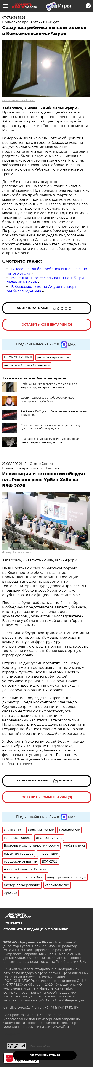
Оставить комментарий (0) (47, 324)
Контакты (12, 923)
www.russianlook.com (18, 100)
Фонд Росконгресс (17, 552)
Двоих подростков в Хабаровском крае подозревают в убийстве (47, 399)
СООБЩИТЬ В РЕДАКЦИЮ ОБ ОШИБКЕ (35, 929)
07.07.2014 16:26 (13, 18)
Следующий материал (45, 1055)
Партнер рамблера (40, 1046)
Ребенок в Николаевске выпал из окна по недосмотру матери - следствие (49, 385)
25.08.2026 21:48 (14, 464)
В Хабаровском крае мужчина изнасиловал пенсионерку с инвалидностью (50, 440)
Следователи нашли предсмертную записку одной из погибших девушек (51, 426)
